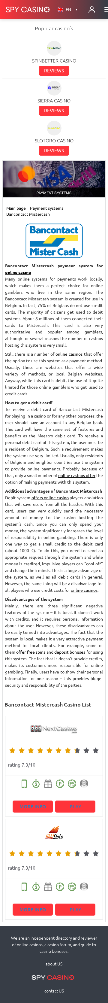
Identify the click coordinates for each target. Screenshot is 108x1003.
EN (72, 9)
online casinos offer (76, 475)
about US (54, 964)
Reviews (54, 70)
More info (33, 806)
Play (75, 806)
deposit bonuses (69, 652)
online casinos (69, 354)
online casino (18, 272)
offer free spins (30, 652)
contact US (54, 991)
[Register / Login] (92, 9)
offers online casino (50, 497)
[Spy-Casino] (28, 10)
